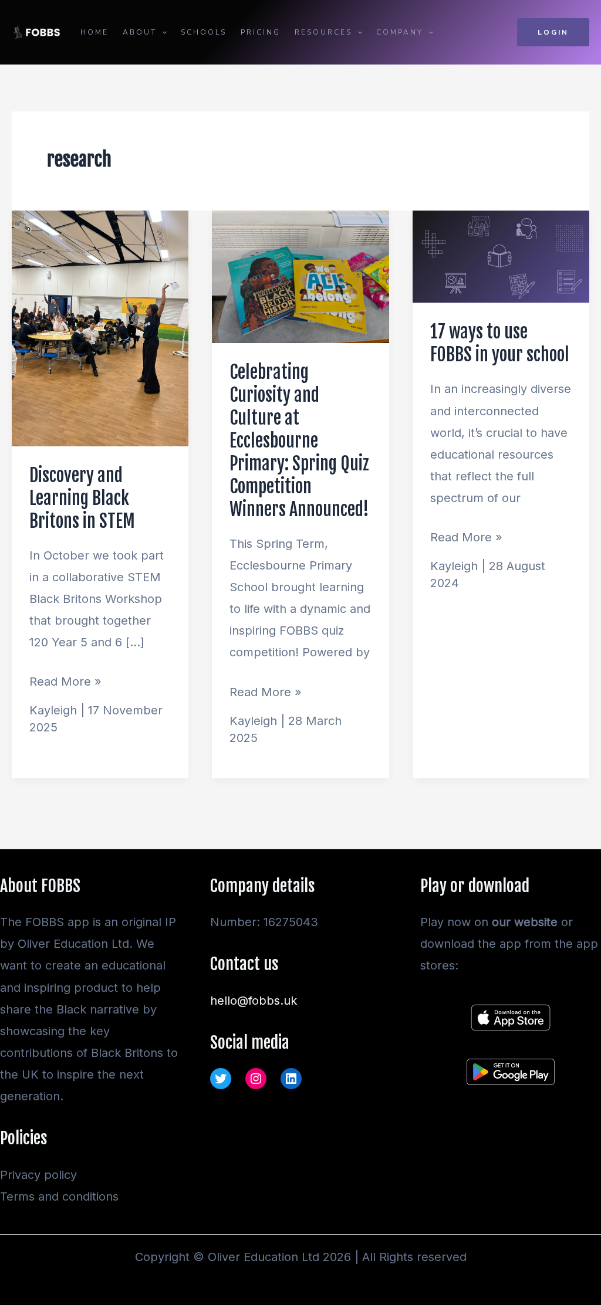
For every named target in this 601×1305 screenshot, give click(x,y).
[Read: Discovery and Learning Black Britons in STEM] (100, 327)
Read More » (65, 680)
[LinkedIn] (291, 1078)
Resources (323, 32)
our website (525, 922)
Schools (204, 32)
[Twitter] (220, 1078)
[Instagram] (255, 1078)
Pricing (261, 32)
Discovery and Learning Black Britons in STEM (82, 498)
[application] (162, 32)
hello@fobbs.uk (253, 1001)
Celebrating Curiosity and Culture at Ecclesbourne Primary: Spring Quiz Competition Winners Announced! (299, 440)
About (140, 32)
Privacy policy (38, 1175)
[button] (553, 32)
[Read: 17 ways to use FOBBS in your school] (501, 256)
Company (399, 32)
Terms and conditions (59, 1196)
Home (94, 32)
